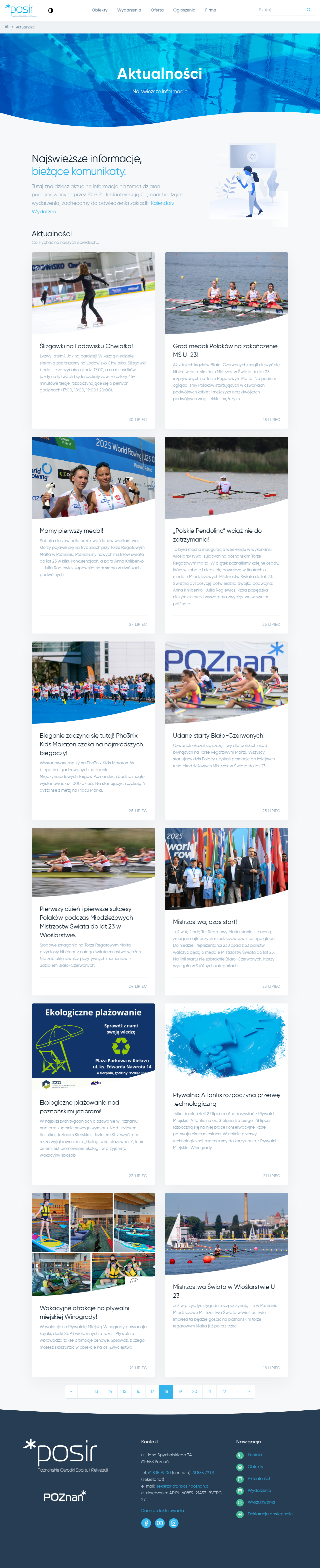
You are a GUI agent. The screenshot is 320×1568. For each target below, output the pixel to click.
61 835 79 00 (159, 1473)
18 (166, 1392)
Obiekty (100, 10)
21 (209, 1392)
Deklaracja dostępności (271, 1514)
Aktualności (259, 1479)
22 (224, 1392)
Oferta (157, 10)
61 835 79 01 (203, 1473)
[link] (50, 10)
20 (194, 1392)
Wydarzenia (129, 10)
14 (110, 1392)
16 (138, 1392)
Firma (210, 10)
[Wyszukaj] (308, 10)
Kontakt (255, 1455)
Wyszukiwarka (261, 1502)
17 (152, 1392)
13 (96, 1392)
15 (124, 1392)
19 (180, 1392)
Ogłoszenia (184, 10)
